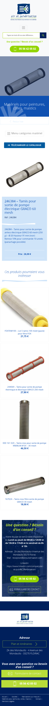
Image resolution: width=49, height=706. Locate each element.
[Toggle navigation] (23, 27)
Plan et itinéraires (21, 644)
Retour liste (17, 121)
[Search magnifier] (43, 35)
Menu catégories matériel (26, 133)
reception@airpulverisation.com (27, 557)
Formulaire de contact (28, 673)
